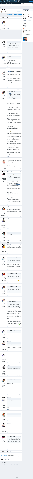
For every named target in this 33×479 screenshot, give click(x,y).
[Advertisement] (8, 34)
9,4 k (4, 60)
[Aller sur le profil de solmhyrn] (3, 258)
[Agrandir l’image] (19, 324)
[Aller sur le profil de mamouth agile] (3, 161)
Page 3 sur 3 (10, 17)
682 (4, 440)
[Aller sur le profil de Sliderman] (3, 437)
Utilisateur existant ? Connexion (24, 1)
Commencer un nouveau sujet (10, 14)
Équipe (11, 3)
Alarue (4, 54)
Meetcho (14, 91)
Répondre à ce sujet (18, 14)
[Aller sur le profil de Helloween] (3, 246)
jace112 (4, 365)
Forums (6, 3)
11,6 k (4, 417)
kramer (4, 19)
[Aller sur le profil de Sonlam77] (3, 42)
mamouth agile (4, 297)
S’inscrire (31, 1)
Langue (13, 476)
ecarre (4, 206)
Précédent (3, 17)
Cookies (20, 476)
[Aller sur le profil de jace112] (3, 367)
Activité (9, 3)
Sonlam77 (25, 16)
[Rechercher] (32, 3)
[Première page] (1, 17)
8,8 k (4, 261)
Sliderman (3, 434)
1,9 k (4, 75)
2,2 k (4, 95)
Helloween (3, 244)
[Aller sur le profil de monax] (3, 220)
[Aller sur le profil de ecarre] (3, 208)
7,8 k (4, 277)
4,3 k (4, 164)
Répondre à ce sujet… (7, 459)
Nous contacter (16, 476)
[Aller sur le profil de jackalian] (2, 12)
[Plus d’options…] (20, 19)
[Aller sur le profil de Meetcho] (3, 72)
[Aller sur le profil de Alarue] (3, 57)
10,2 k (4, 25)
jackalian (5, 11)
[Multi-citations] (7, 28)
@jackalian (9, 71)
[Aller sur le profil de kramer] (3, 22)
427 (4, 45)
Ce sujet (29, 3)
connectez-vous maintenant (4, 455)
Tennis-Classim (2, 3)
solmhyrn (14, 273)
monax (4, 218)
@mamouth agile (17, 184)
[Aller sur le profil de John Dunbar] (3, 414)
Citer (8, 28)
